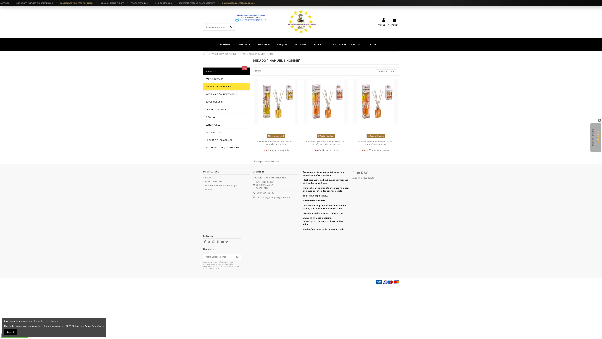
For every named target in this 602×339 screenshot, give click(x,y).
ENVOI (208, 177)
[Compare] (296, 88)
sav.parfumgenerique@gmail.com (273, 197)
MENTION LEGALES (214, 181)
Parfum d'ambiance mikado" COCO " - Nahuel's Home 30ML (375, 143)
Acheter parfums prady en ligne (221, 185)
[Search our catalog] (231, 27)
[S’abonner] (237, 257)
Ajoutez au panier (281, 150)
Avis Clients (593, 137)
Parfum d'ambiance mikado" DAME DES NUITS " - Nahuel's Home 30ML (326, 143)
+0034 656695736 (265, 192)
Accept (10, 332)
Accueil (208, 189)
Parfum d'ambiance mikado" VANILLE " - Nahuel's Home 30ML (276, 143)
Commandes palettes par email (68, 3)
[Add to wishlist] (296, 82)
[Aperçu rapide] (296, 93)
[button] (355, 44)
